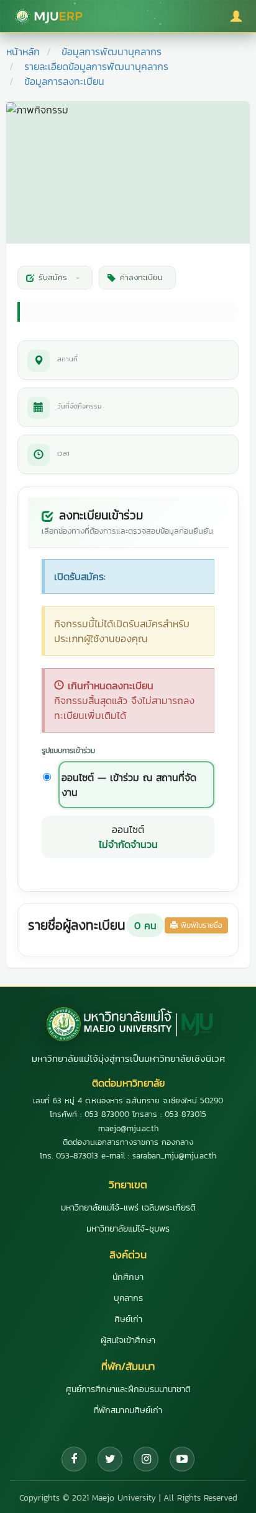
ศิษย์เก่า (128, 1319)
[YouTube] (182, 1459)
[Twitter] (110, 1459)
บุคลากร (128, 1298)
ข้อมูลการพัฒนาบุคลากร (112, 51)
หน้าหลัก (23, 51)
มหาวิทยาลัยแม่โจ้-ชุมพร (128, 1228)
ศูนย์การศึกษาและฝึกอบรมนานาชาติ (128, 1389)
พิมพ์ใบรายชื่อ (200, 925)
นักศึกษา (128, 1277)
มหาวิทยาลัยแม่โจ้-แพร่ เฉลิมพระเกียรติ (128, 1207)
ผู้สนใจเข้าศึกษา (128, 1340)
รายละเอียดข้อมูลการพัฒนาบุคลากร (96, 66)
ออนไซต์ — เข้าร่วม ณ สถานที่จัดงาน (129, 785)
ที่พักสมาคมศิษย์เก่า (128, 1410)
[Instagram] (146, 1459)
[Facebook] (74, 1459)
